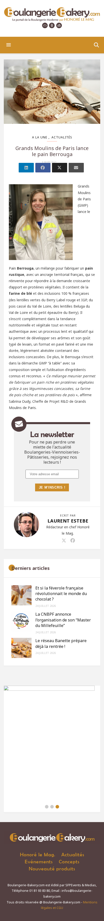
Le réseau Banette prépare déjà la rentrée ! (61, 643)
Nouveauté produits (52, 868)
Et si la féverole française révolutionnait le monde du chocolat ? (61, 593)
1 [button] (46, 806)
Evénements (39, 861)
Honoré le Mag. (37, 854)
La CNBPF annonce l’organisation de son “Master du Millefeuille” (63, 619)
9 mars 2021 (49, 162)
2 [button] (52, 806)
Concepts (69, 861)
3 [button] (57, 806)
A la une (39, 137)
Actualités (61, 137)
